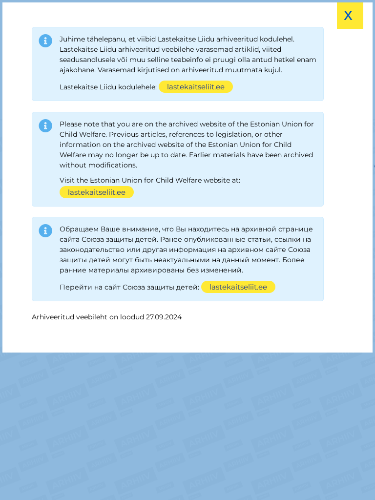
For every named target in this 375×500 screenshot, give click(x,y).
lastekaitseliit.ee (196, 86)
